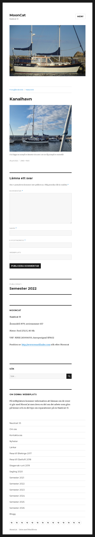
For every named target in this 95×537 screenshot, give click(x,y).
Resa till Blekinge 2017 (21, 453)
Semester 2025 (17, 502)
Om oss (13, 429)
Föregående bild (16, 90)
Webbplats (15, 252)
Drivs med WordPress (28, 530)
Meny (80, 16)
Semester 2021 (17, 478)
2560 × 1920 (25, 161)
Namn (13, 228)
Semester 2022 (17, 484)
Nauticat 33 (15, 423)
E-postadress (18, 240)
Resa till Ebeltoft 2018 (20, 459)
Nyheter (14, 441)
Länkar (13, 447)
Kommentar (16, 191)
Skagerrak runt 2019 (20, 465)
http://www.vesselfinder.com (36, 344)
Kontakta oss (16, 435)
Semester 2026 (17, 508)
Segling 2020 (16, 471)
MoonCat (18, 15)
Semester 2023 (17, 490)
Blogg (13, 514)
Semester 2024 (17, 496)
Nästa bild (30, 90)
